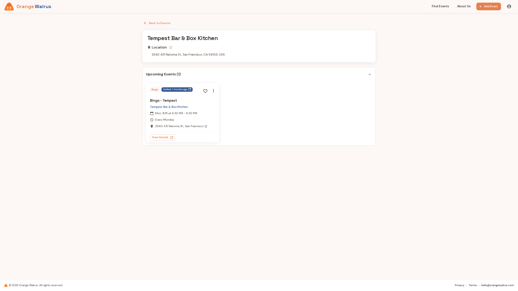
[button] (177, 89)
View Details (160, 137)
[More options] (213, 90)
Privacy (459, 285)
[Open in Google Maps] (170, 47)
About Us (464, 6)
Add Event (491, 6)
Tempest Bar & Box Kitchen (169, 107)
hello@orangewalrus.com (497, 285)
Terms (473, 285)
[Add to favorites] (205, 91)
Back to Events (160, 23)
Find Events (440, 6)
